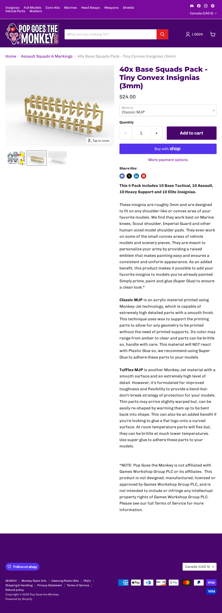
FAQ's (87, 580)
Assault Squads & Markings (47, 56)
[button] (195, 34)
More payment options (168, 160)
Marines (70, 8)
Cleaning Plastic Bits (65, 580)
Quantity (126, 122)
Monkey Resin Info (34, 580)
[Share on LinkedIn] (136, 176)
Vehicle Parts (15, 11)
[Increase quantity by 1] (157, 133)
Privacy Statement (49, 585)
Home (10, 56)
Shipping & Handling (19, 585)
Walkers (35, 11)
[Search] (162, 34)
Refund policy (14, 589)
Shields (128, 8)
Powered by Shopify (18, 599)
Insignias (12, 8)
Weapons (111, 8)
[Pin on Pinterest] (143, 176)
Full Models (32, 8)
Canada (201, 13)
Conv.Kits (53, 8)
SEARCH (11, 580)
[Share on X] (129, 176)
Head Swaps (90, 8)
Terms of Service (78, 585)
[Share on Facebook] (122, 176)
